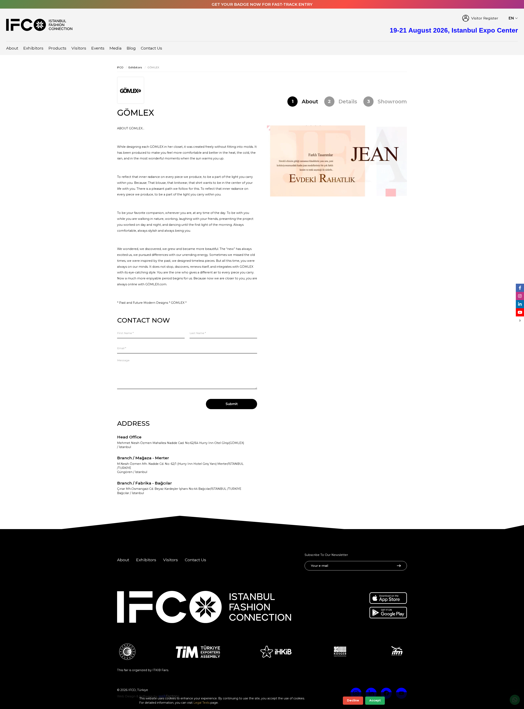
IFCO (120, 67)
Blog (131, 48)
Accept (375, 700)
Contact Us (151, 48)
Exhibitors (33, 48)
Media (116, 48)
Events (97, 48)
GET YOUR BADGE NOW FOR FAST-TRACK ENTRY (262, 4)
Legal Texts (201, 702)
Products (57, 48)
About (12, 48)
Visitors (78, 48)
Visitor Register (484, 18)
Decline (353, 700)
